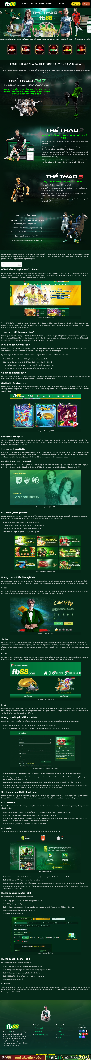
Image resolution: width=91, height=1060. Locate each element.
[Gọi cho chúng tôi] (80, 1034)
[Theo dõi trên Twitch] (83, 1036)
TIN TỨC (61, 4)
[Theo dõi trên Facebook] (80, 1031)
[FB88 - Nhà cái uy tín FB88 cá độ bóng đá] (10, 4)
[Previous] (4, 22)
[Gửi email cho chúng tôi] (86, 1031)
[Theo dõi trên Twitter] (83, 1031)
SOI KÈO (41, 4)
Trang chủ (25, 4)
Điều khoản (38, 1031)
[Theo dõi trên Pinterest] (83, 1034)
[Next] (87, 22)
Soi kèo (60, 1031)
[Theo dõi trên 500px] (80, 1036)
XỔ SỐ (55, 4)
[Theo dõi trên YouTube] (86, 1034)
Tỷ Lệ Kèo (34, 4)
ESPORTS (49, 4)
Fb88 (9, 1032)
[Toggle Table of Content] (18, 264)
